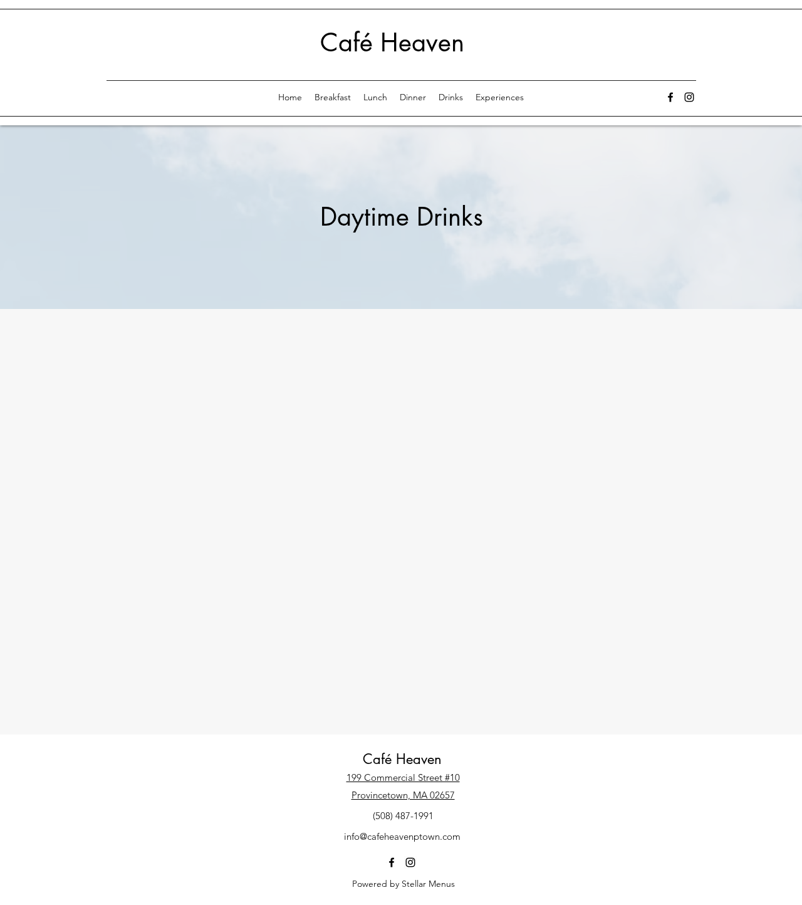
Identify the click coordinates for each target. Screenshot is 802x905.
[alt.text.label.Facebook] (670, 97)
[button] (450, 97)
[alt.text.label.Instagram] (689, 97)
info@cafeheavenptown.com (402, 836)
